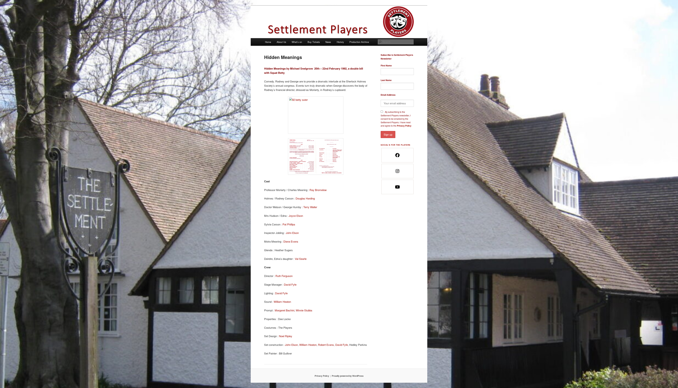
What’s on (297, 42)
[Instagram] (397, 171)
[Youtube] (397, 187)
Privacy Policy (404, 125)
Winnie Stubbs (304, 310)
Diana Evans (290, 241)
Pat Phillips (288, 224)
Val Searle (301, 259)
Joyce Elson (296, 215)
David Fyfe (290, 284)
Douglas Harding (305, 198)
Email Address (388, 94)
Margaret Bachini (284, 310)
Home (268, 42)
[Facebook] (397, 155)
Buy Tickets (314, 42)
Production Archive (359, 42)
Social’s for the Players (395, 145)
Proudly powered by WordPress (348, 375)
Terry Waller (310, 207)
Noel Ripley (285, 336)
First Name (386, 65)
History (340, 42)
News (328, 42)
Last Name (386, 80)
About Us (281, 42)
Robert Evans (326, 345)
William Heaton (282, 301)
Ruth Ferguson (284, 276)
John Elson (292, 233)
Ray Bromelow (318, 190)
